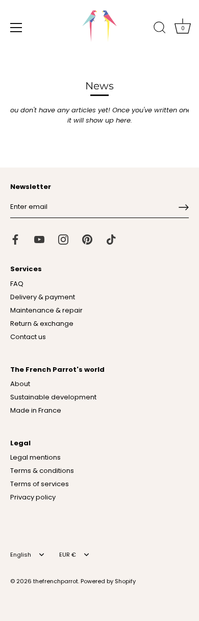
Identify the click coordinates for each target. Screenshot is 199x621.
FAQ (16, 284)
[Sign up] (184, 207)
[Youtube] (39, 239)
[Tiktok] (111, 239)
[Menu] (16, 27)
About (20, 384)
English (20, 555)
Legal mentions (35, 457)
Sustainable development (53, 397)
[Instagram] (63, 239)
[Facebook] (15, 239)
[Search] (159, 29)
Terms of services (39, 484)
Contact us (28, 337)
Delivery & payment (42, 297)
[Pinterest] (87, 239)
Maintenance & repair (46, 310)
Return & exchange (41, 323)
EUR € (67, 555)
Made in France (35, 410)
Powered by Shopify (108, 581)
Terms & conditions (42, 470)
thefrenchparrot (55, 581)
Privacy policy (33, 497)
